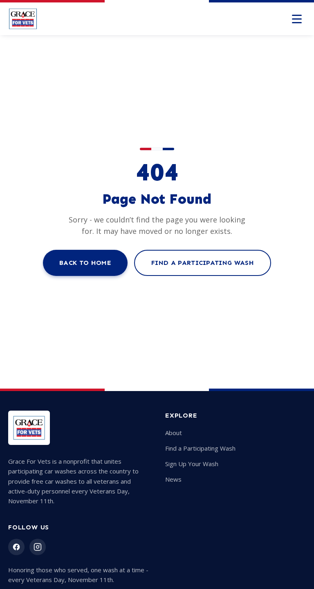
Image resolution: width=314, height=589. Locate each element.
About (173, 433)
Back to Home (85, 263)
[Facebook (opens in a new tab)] (16, 547)
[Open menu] (297, 19)
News (173, 479)
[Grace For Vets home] (23, 18)
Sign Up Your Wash (191, 464)
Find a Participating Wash (202, 263)
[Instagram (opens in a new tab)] (37, 547)
